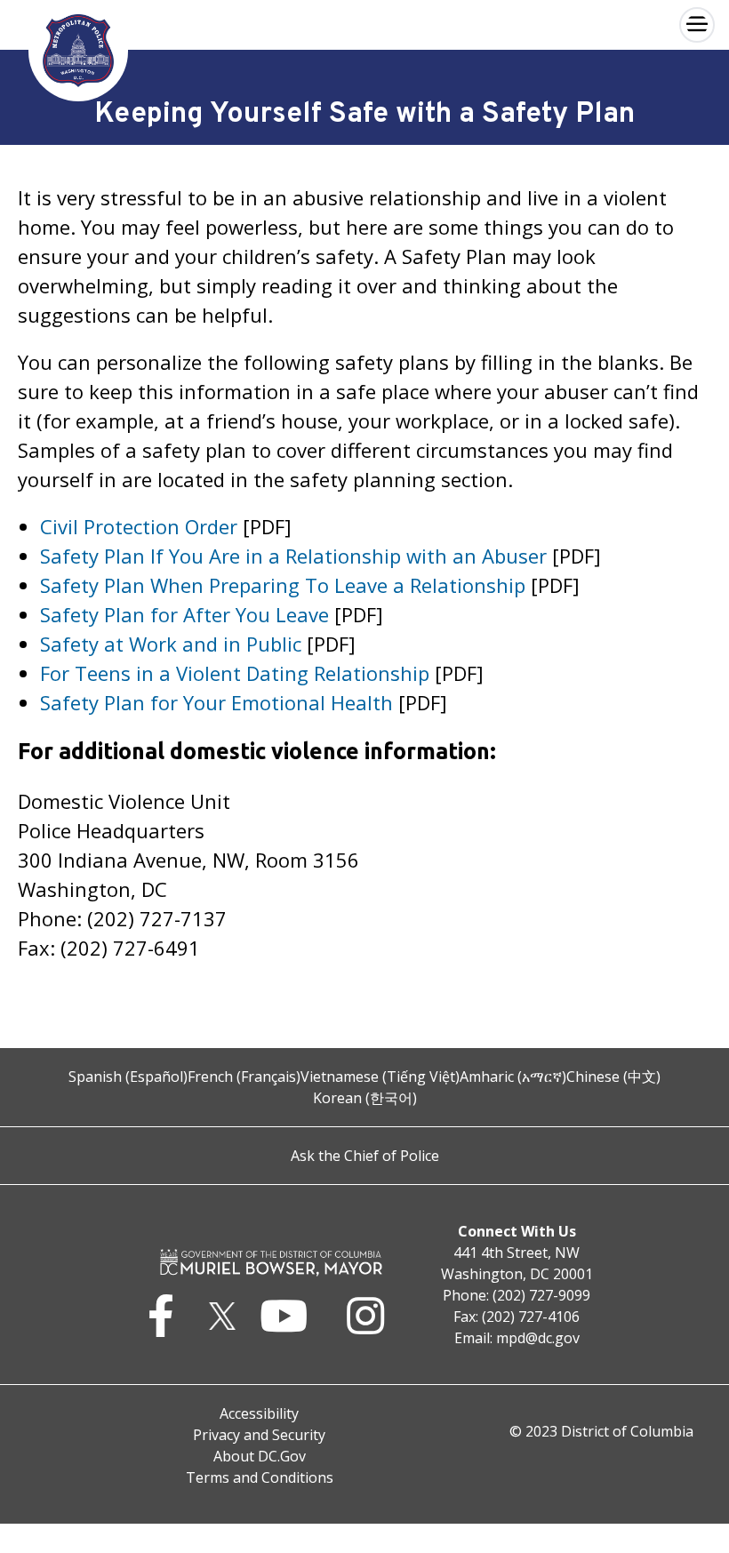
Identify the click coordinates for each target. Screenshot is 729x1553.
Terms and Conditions (259, 1477)
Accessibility (259, 1413)
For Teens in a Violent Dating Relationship (234, 673)
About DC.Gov (259, 1456)
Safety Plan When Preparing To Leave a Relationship (282, 585)
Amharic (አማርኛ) (513, 1076)
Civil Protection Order (138, 526)
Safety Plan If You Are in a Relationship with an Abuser (293, 555)
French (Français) (244, 1076)
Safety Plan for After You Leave (184, 614)
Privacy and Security (259, 1435)
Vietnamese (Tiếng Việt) (380, 1076)
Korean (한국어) (365, 1098)
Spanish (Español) (128, 1076)
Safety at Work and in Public (170, 643)
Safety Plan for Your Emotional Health (216, 702)
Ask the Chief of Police (365, 1155)
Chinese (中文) (613, 1076)
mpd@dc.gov (538, 1338)
